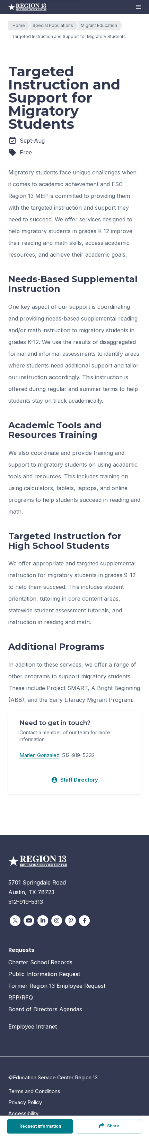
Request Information (40, 1126)
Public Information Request (44, 974)
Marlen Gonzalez (39, 755)
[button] (138, 7)
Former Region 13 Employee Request (56, 985)
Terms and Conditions (34, 1091)
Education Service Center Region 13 (27, 7)
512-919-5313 (25, 901)
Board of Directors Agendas (45, 1009)
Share (113, 1125)
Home (18, 25)
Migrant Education (99, 25)
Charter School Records (40, 962)
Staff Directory (74, 779)
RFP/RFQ (20, 997)
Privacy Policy (25, 1102)
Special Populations (53, 25)
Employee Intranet (32, 1026)
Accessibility (23, 1113)
